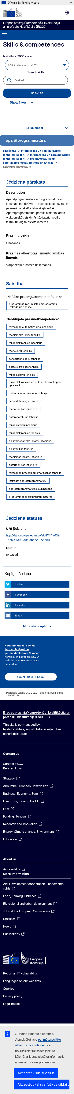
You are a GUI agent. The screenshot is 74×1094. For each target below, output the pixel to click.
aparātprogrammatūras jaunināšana (30, 488)
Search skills (35, 72)
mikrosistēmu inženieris (23, 424)
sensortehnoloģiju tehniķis (24, 358)
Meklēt (37, 93)
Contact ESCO (13, 764)
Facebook (21, 594)
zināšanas (9, 150)
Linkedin (20, 605)
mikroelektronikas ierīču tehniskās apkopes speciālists (35, 383)
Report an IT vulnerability (20, 973)
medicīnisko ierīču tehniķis (24, 334)
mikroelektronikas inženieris (25, 342)
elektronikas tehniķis (21, 448)
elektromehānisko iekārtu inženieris (30, 440)
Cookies (8, 988)
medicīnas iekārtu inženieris (25, 456)
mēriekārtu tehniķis (20, 350)
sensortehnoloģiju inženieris (25, 400)
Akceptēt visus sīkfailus (35, 1073)
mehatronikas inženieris (23, 408)
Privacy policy (12, 996)
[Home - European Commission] (12, 12)
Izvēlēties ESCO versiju (19, 56)
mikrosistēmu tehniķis (22, 374)
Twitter (19, 584)
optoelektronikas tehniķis (24, 366)
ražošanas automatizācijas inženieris (31, 326)
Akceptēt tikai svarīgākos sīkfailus (43, 1084)
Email (18, 615)
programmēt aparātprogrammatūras (30, 496)
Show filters (18, 102)
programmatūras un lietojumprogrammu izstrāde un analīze (33, 305)
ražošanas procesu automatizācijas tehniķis (35, 472)
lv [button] (67, 12)
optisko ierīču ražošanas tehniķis (28, 393)
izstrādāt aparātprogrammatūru (27, 480)
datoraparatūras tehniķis (23, 416)
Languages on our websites (22, 981)
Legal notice (11, 1004)
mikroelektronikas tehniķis (24, 432)
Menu (4, 35)
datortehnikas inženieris (23, 464)
